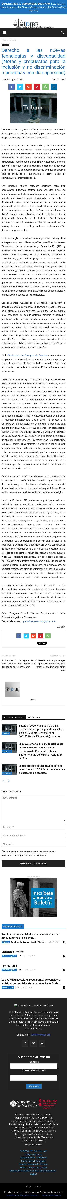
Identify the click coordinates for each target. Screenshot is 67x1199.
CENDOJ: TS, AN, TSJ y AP (33, 1151)
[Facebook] (25, 1043)
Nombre (34, 1061)
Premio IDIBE (9, 965)
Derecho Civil (7, 987)
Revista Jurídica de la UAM (33, 1167)
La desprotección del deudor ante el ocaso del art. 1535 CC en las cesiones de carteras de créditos (42, 769)
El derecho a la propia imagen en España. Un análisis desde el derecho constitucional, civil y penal (49, 665)
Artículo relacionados (13, 717)
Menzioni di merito (13, 951)
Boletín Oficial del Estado (33, 1161)
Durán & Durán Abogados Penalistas (22, 1195)
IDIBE (7, 79)
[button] (62, 32)
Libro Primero (58, 4)
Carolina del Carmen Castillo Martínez (29, 942)
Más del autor (34, 717)
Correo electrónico (34, 1070)
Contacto (38, 1186)
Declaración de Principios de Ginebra (27, 355)
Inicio (4, 40)
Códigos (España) (33, 1154)
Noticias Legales (9, 956)
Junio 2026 (6, 751)
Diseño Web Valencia (51, 1195)
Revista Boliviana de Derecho (33, 1164)
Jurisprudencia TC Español (33, 1157)
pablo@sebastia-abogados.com (39, 621)
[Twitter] (33, 1043)
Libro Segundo (8, 7)
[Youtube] (42, 1043)
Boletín (28, 1186)
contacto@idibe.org (40, 1034)
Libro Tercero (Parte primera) (31, 7)
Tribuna (12, 40)
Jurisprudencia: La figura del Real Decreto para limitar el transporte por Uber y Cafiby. (18, 663)
